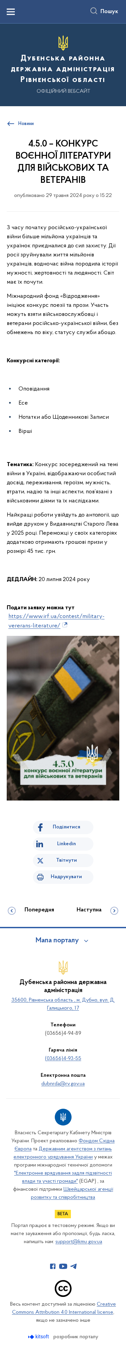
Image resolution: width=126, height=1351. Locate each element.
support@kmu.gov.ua (78, 1241)
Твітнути (66, 860)
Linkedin (66, 844)
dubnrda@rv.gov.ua (63, 1084)
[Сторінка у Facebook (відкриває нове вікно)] (53, 1266)
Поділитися (66, 827)
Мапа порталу (57, 940)
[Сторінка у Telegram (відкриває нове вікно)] (74, 1266)
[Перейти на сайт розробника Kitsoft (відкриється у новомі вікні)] (39, 1336)
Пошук (109, 12)
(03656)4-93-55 (63, 1058)
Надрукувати (66, 876)
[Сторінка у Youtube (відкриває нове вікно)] (63, 1266)
